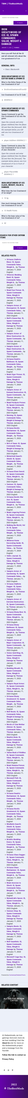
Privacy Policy (8, 1059)
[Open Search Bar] (3, 10)
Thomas (16, 47)
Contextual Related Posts (17, 975)
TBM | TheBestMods (12, 3)
